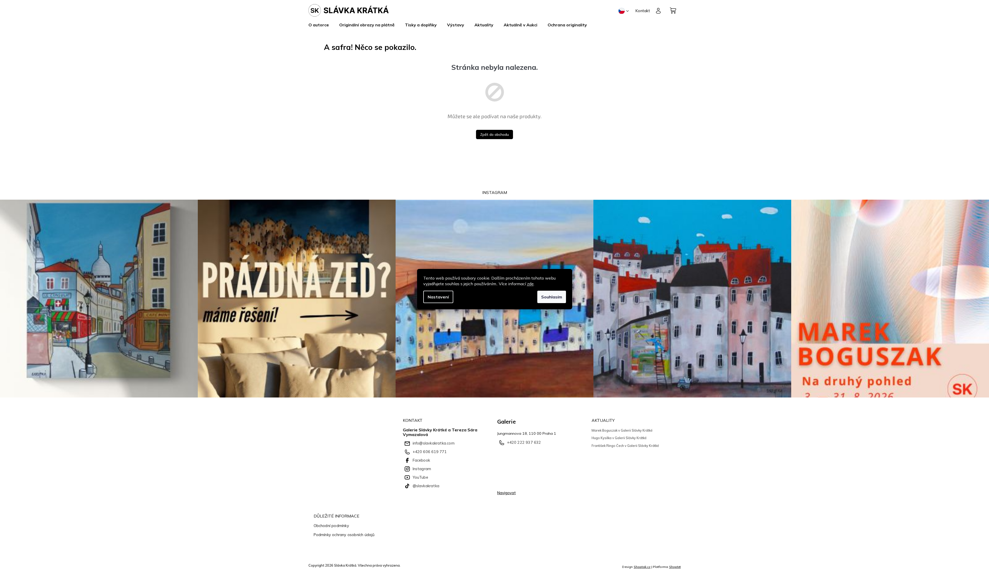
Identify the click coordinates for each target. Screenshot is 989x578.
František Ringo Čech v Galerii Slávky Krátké (625, 446)
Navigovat (506, 493)
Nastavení (438, 296)
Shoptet (675, 567)
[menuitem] (321, 25)
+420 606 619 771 (430, 451)
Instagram (422, 469)
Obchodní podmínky (331, 525)
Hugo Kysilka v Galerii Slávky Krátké (619, 438)
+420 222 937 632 (524, 442)
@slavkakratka (426, 486)
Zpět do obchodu (494, 134)
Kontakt (642, 10)
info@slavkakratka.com (434, 443)
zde (530, 283)
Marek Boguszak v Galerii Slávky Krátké (622, 430)
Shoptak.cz (642, 567)
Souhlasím (551, 296)
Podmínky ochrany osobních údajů (344, 534)
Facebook (421, 460)
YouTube (420, 477)
